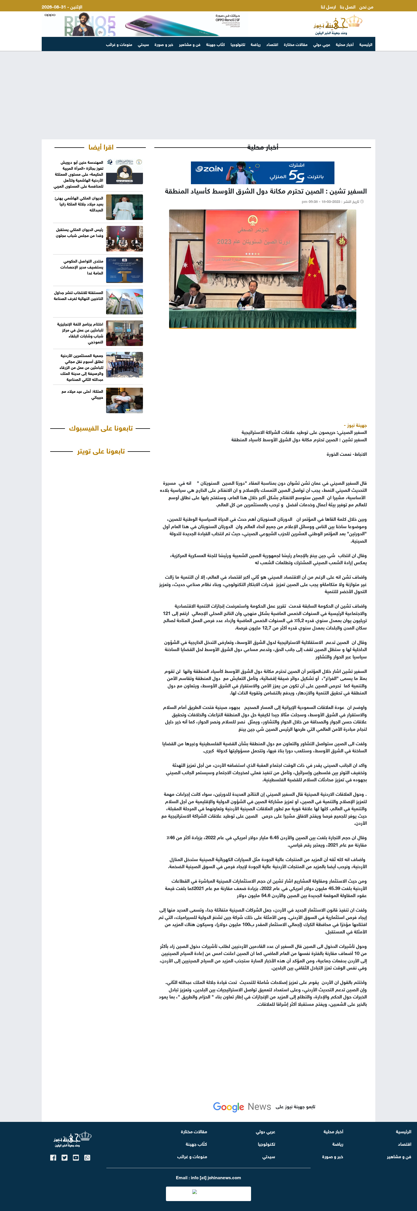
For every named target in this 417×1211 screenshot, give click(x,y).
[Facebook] (53, 1157)
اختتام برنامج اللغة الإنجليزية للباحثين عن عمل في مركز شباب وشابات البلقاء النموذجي (80, 332)
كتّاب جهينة (215, 43)
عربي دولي (321, 43)
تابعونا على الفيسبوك (101, 427)
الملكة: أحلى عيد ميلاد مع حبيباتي (82, 393)
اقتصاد (272, 43)
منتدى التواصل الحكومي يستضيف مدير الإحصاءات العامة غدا (81, 266)
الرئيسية (365, 43)
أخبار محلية (345, 43)
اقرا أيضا (101, 146)
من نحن (366, 6)
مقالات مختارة (296, 43)
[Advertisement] (208, 95)
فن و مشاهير (190, 43)
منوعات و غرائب (119, 43)
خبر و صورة (164, 43)
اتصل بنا (347, 6)
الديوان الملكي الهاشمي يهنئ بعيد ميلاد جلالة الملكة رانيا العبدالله (79, 203)
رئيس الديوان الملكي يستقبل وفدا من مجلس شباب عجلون (79, 231)
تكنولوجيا (238, 43)
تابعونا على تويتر (101, 450)
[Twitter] (65, 1157)
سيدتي (143, 43)
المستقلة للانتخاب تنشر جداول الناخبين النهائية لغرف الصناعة (78, 294)
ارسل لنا (328, 6)
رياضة (256, 43)
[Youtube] (76, 1157)
